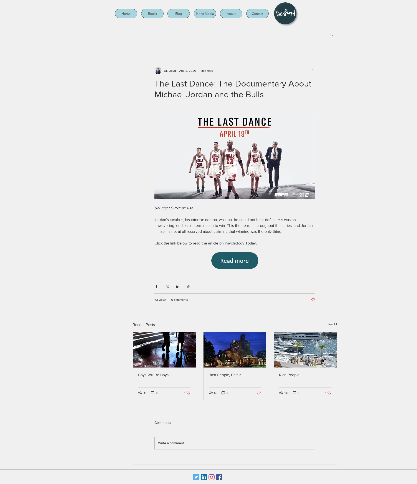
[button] (152, 13)
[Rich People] (305, 350)
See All (332, 324)
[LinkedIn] (204, 477)
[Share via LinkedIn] (178, 286)
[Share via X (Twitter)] (167, 286)
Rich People (289, 375)
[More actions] (312, 70)
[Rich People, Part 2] (235, 350)
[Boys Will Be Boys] (164, 350)
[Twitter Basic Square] (196, 477)
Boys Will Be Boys (153, 375)
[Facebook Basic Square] (219, 477)
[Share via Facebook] (156, 286)
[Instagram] (211, 477)
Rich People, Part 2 (225, 375)
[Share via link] (188, 286)
